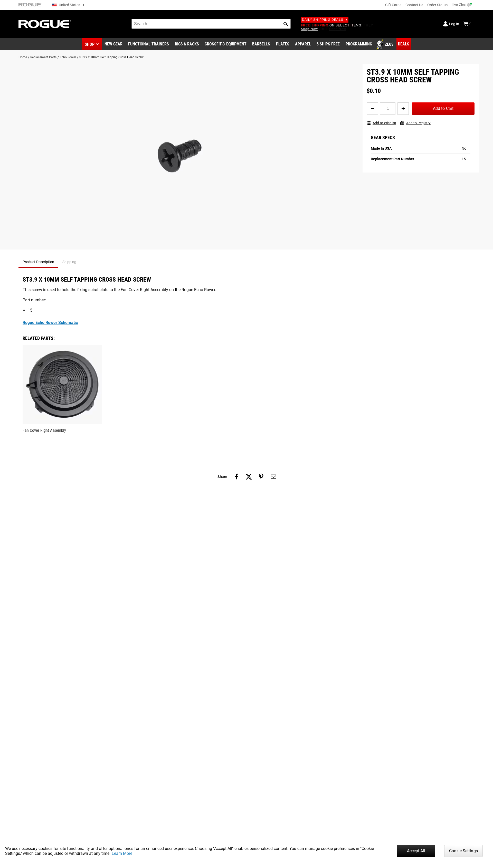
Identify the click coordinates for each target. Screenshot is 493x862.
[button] (286, 24)
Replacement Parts (43, 57)
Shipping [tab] (69, 262)
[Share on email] (273, 477)
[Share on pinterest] (261, 477)
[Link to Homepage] (44, 24)
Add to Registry (418, 123)
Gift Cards (393, 5)
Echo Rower (68, 57)
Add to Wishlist (384, 123)
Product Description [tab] (38, 262)
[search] (211, 24)
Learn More (122, 853)
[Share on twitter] (249, 477)
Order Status (437, 5)
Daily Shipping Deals (322, 20)
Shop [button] (89, 44)
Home (22, 57)
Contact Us (414, 5)
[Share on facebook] (236, 477)
